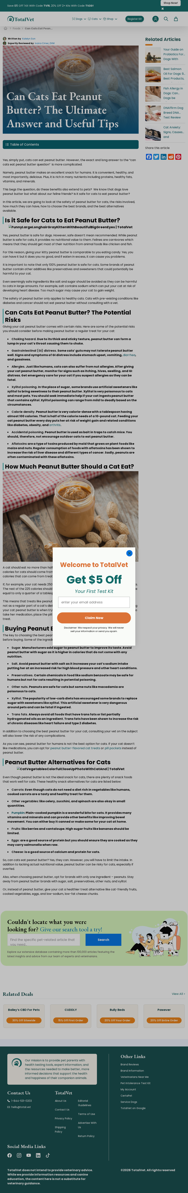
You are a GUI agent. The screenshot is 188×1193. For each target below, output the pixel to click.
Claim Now (94, 618)
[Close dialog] (129, 553)
